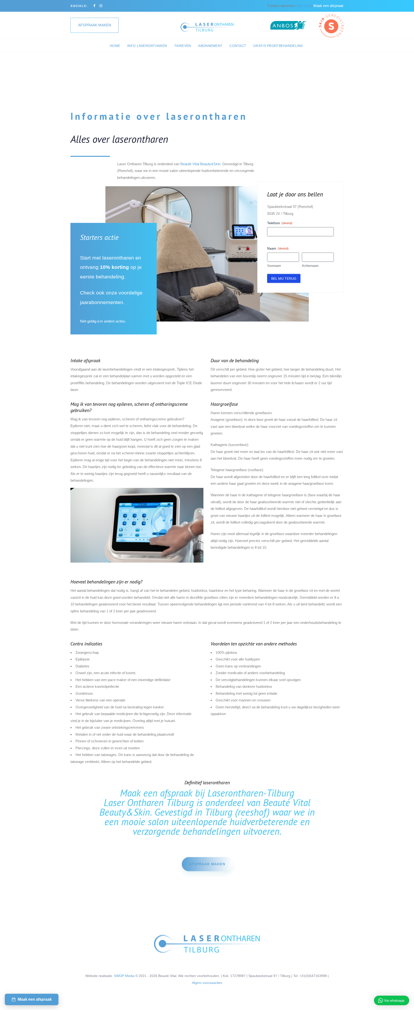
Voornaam (274, 265)
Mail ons (303, 6)
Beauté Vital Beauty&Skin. (200, 164)
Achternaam (310, 265)
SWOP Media (124, 976)
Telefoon (279, 223)
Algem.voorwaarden (207, 983)
